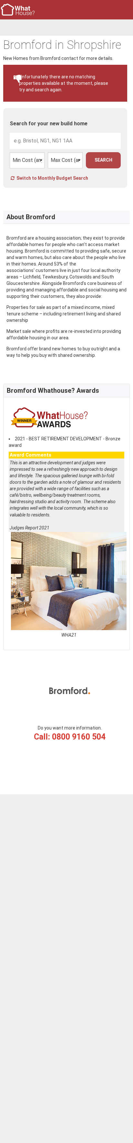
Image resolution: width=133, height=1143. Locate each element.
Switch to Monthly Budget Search (51, 178)
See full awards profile (33, 641)
